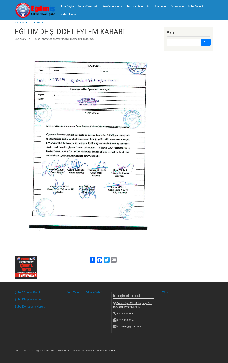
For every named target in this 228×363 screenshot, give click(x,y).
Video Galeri (69, 14)
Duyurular (177, 6)
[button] (26, 269)
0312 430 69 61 (126, 313)
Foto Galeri (195, 6)
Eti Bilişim (110, 350)
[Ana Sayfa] (35, 10)
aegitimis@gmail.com (129, 326)
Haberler (161, 6)
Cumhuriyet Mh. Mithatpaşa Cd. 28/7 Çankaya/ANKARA (132, 305)
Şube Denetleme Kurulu (30, 306)
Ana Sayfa (67, 6)
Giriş (165, 292)
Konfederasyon (112, 6)
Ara (206, 42)
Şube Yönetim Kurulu (28, 292)
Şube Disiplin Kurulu (28, 299)
